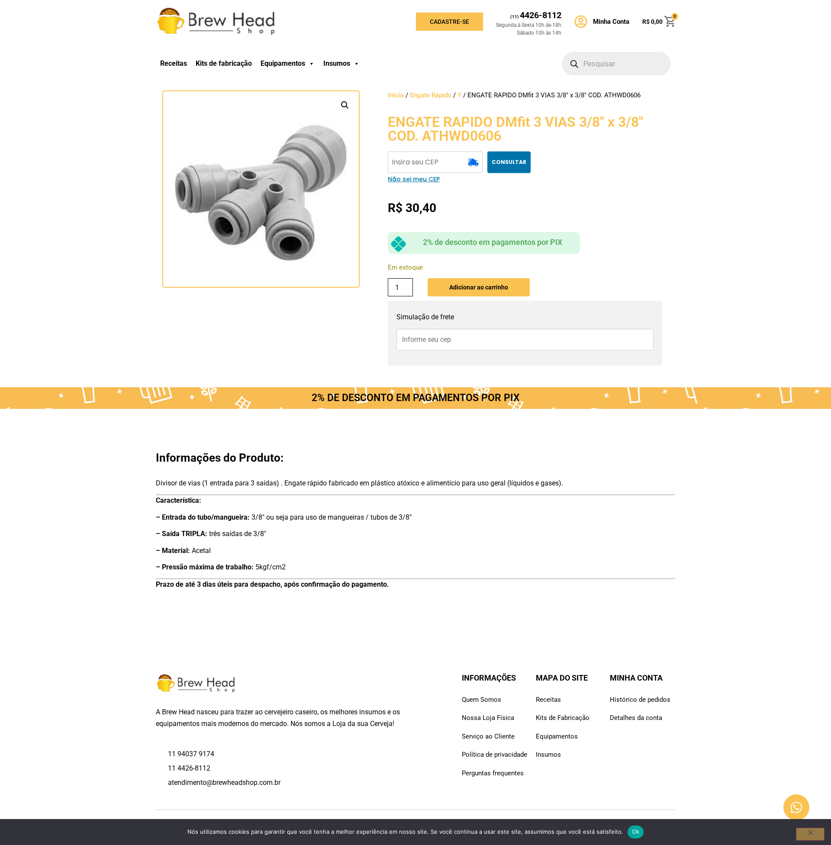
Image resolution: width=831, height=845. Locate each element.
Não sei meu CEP (414, 179)
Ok (636, 831)
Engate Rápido (430, 95)
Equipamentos (283, 63)
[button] (345, 105)
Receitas (173, 63)
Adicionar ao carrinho (478, 287)
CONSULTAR (509, 162)
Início (396, 95)
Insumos (336, 63)
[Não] (810, 834)
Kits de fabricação (224, 63)
